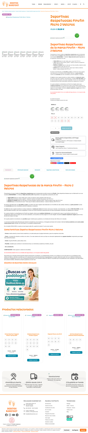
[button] (5, 54)
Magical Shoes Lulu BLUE (55, 334)
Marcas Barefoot (47, 4)
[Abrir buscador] (84, 4)
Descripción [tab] (8, 170)
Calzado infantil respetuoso (21, 11)
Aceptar (83, 430)
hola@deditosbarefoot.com (32, 413)
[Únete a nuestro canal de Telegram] (17, 415)
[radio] (53, 109)
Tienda (33, 4)
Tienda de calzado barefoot (10, 11)
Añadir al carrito (66, 128)
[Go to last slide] (3, 54)
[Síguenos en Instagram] (9, 415)
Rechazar (66, 430)
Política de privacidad (26, 431)
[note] (68, 98)
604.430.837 (28, 408)
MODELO (53, 104)
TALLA (53, 113)
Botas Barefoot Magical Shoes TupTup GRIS (12, 334)
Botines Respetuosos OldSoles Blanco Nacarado (76, 334)
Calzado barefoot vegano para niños (33, 11)
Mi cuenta (75, 4)
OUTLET (69, 4)
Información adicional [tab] (23, 170)
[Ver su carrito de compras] (80, 4)
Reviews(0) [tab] (37, 170)
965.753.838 (35, 408)
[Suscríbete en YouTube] (13, 415)
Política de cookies (17, 431)
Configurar (75, 430)
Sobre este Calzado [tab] (70, 170)
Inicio (3, 11)
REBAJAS (40, 4)
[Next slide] (43, 54)
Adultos (62, 4)
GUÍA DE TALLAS (55, 132)
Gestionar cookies (34, 431)
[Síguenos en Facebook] (6, 415)
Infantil (56, 4)
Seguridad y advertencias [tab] (53, 170)
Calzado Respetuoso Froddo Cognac (33, 334)
